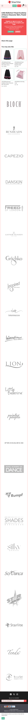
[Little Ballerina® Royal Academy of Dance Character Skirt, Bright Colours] (7, 55)
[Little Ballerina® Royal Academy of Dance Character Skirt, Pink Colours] (7, 74)
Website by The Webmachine (10, 710)
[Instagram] (17, 694)
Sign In (19, 5)
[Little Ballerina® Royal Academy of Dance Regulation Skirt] (20, 55)
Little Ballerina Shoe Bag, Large (19, 83)
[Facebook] (11, 694)
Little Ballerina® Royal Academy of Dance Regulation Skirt (19, 64)
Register (14, 5)
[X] (14, 694)
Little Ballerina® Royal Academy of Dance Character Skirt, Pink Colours (7, 84)
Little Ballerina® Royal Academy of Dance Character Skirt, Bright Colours (7, 64)
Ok (3, 718)
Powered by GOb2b (20, 710)
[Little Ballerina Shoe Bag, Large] (20, 74)
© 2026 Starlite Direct (14, 709)
